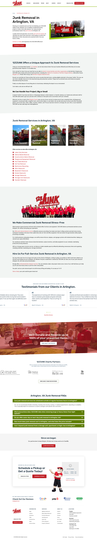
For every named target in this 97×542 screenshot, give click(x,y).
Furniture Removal (46, 515)
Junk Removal (45, 517)
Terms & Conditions (79, 537)
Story (58, 517)
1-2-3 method (33, 66)
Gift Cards (65, 537)
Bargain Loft (16, 74)
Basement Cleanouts (21, 171)
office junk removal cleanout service (24, 231)
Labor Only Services (21, 152)
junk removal (29, 30)
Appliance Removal (46, 511)
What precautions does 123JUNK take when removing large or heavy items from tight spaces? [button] (44, 412)
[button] (46, 312)
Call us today (16, 271)
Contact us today (17, 41)
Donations (31, 515)
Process (59, 515)
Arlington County (33, 99)
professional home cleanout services (28, 264)
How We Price (32, 519)
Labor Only (44, 519)
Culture (58, 513)
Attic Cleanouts (20, 168)
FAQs (30, 517)
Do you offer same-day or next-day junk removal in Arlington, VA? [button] (37, 417)
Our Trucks (59, 519)
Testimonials (60, 523)
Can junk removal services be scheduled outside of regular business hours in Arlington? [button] (45, 401)
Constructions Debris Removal (24, 157)
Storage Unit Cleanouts (22, 177)
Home (14, 13)
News (30, 521)
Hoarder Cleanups (20, 180)
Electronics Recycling (21, 166)
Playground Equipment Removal (25, 159)
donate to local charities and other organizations (54, 71)
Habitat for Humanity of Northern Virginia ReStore (60, 73)
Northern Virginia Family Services (41, 74)
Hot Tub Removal (20, 164)
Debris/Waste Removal (22, 154)
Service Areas (32, 523)
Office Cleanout (45, 521)
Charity (58, 511)
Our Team (59, 521)
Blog (30, 511)
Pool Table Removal (21, 161)
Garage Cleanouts (20, 175)
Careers (31, 513)
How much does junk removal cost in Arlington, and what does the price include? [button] (43, 421)
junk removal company (39, 33)
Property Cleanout (46, 523)
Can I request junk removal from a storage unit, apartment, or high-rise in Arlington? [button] (44, 426)
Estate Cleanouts (20, 173)
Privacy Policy (71, 537)
